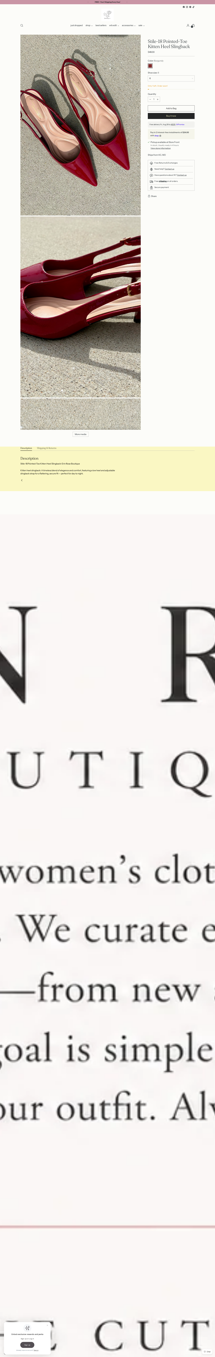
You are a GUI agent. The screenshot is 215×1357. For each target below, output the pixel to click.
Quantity (152, 94)
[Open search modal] (21, 25)
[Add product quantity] (157, 99)
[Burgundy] (150, 65)
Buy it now (171, 116)
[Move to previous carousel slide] (187, 506)
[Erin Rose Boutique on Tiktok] (193, 7)
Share (154, 196)
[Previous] (88, 2)
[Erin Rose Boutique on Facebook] (184, 7)
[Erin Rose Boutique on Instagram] (187, 7)
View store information (161, 148)
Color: (155, 61)
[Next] (127, 2)
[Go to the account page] (188, 25)
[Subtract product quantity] (150, 99)
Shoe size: (153, 72)
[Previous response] (21, 480)
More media (80, 434)
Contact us (169, 169)
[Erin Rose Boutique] (107, 15)
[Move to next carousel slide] (192, 506)
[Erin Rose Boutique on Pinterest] (190, 7)
